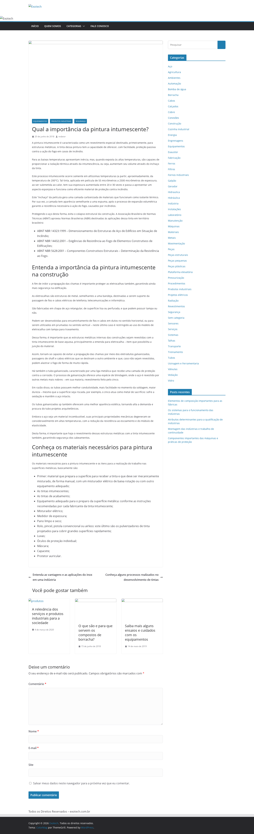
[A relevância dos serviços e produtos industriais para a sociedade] (36, 601)
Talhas (171, 340)
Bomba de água (177, 89)
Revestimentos (176, 306)
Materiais (173, 232)
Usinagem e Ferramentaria (183, 363)
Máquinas (174, 226)
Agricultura (174, 72)
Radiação (173, 300)
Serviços (172, 329)
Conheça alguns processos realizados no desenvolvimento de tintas (132, 577)
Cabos (171, 100)
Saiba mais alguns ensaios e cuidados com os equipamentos (140, 633)
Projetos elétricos (178, 295)
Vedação (173, 374)
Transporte (174, 346)
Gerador (172, 186)
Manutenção (175, 220)
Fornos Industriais (178, 175)
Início (35, 26)
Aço (170, 66)
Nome (34, 731)
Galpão (172, 180)
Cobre (171, 112)
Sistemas (173, 335)
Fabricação (174, 157)
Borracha (173, 95)
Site (31, 765)
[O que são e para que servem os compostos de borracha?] (95, 601)
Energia (172, 135)
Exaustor (173, 152)
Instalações (174, 209)
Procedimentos (176, 283)
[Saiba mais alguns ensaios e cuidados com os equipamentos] (142, 601)
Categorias (74, 26)
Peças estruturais (178, 255)
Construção (174, 123)
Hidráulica (174, 197)
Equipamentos (40, 121)
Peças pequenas (177, 260)
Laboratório (174, 215)
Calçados (173, 106)
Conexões (173, 117)
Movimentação (176, 243)
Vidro (171, 380)
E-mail (34, 748)
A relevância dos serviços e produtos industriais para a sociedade (47, 616)
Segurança (81, 121)
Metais (172, 237)
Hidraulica (174, 192)
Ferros (171, 163)
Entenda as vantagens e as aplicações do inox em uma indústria (62, 577)
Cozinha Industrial (178, 129)
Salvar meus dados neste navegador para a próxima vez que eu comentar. (81, 783)
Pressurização (176, 277)
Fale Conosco (100, 26)
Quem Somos (52, 26)
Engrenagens (175, 140)
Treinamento (175, 352)
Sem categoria (176, 317)
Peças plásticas (176, 266)
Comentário (37, 684)
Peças (171, 249)
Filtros (171, 169)
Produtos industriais (61, 121)
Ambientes (174, 77)
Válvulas (172, 369)
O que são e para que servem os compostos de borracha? (95, 633)
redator (62, 136)
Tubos (171, 357)
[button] (83, 26)
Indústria (173, 203)
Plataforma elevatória (180, 272)
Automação (174, 83)
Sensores (173, 323)
